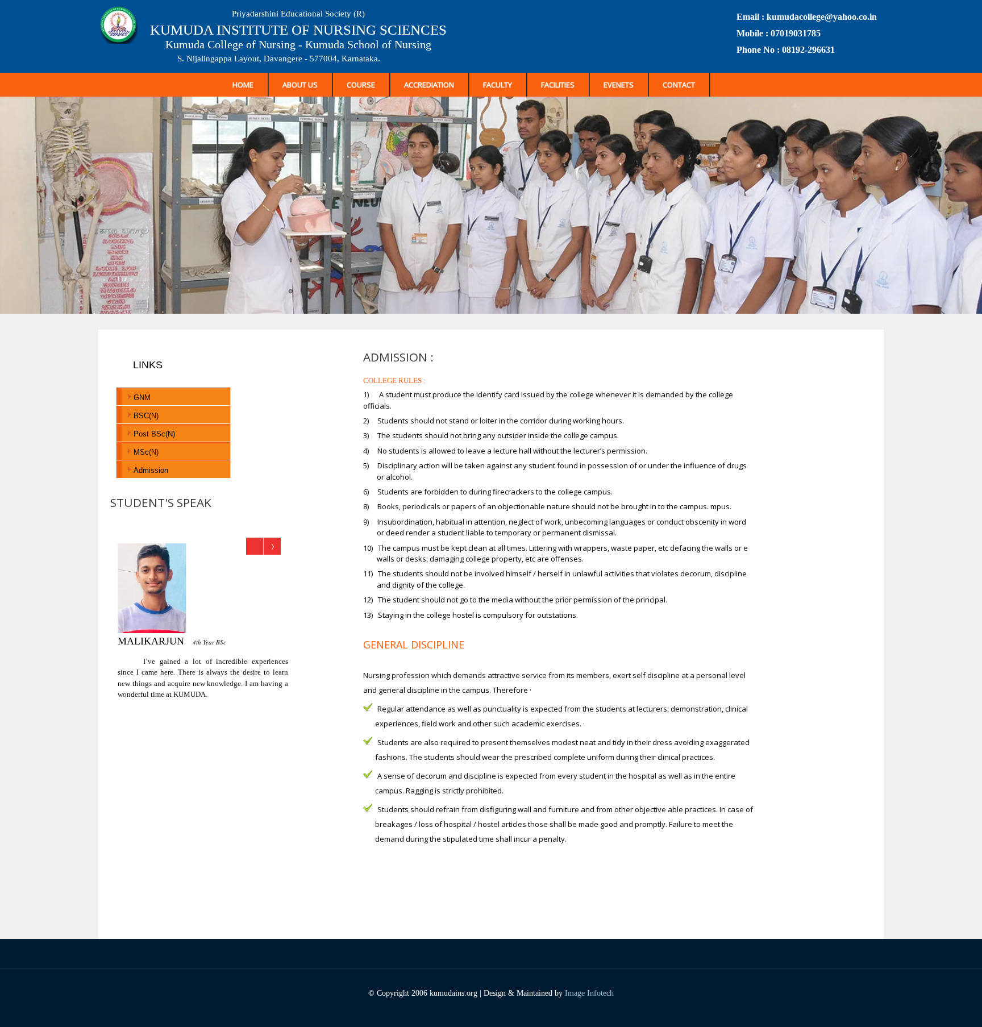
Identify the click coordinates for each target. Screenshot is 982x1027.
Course (361, 85)
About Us (300, 85)
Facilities (558, 85)
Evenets (619, 85)
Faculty (497, 85)
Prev (255, 546)
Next (272, 546)
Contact (679, 85)
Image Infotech (589, 993)
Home (242, 85)
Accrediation (429, 85)
